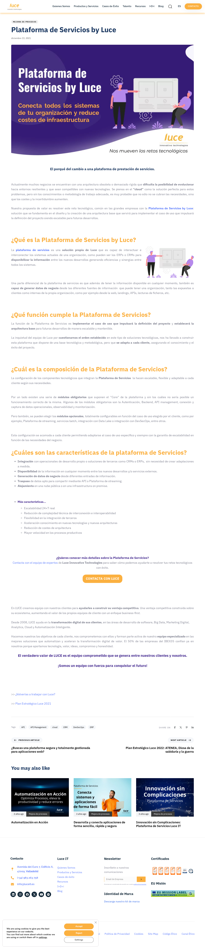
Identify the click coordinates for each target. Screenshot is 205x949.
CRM (65, 727)
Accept (78, 926)
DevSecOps (78, 727)
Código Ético (170, 933)
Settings (79, 939)
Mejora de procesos (24, 22)
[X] (181, 727)
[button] (171, 6)
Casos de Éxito (110, 6)
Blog (161, 6)
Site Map (153, 933)
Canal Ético (188, 933)
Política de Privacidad (117, 933)
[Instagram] (20, 894)
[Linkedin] (192, 727)
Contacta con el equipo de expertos (35, 562)
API (23, 727)
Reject (79, 933)
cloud (54, 727)
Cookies (138, 933)
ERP (92, 727)
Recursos (140, 6)
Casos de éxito (65, 876)
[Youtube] (41, 894)
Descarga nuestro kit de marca (122, 901)
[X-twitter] (34, 894)
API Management (38, 727)
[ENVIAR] (141, 879)
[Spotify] (48, 894)
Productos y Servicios (86, 6)
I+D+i (151, 6)
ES (179, 6)
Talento (127, 6)
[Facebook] (175, 727)
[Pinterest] (186, 727)
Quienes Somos (61, 6)
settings (43, 937)
